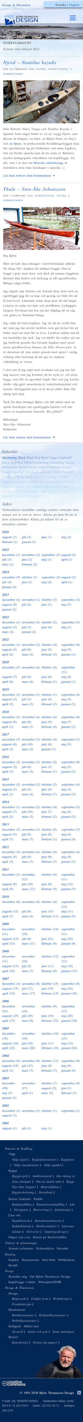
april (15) (8, 1020)
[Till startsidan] (25, 20)
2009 (5, 924)
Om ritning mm (66, 1176)
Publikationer (67, 1259)
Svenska (60, 5)
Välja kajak (19, 1159)
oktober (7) (49, 1083)
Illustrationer (17, 1309)
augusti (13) (10, 911)
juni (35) (47, 988)
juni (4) (47, 627)
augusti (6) (9, 604)
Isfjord (28, 462)
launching (57, 462)
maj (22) (67, 939)
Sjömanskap (62, 1209)
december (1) (11, 555)
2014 (5, 802)
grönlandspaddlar (34, 496)
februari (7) (49, 1070)
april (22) (8, 1048)
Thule (60, 196)
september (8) (70, 983)
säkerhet (45, 472)
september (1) (70, 1110)
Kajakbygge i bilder (22, 1282)
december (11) (8, 931)
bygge (54, 457)
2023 (5, 594)
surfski (32, 481)
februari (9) (49, 889)
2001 (5, 1123)
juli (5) (26, 966)
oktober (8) (49, 829)
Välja (12, 1154)
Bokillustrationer (23, 1315)
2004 (5, 1055)
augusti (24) (10, 1043)
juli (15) (27, 1065)
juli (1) (26, 627)
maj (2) (66, 537)
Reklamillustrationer (52, 1315)
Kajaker (14, 1259)
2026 (5, 532)
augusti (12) (10, 939)
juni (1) (47, 537)
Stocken (33, 491)
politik (64, 486)
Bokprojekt (19, 1298)
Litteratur (68, 1226)
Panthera (54, 467)
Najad (15, 472)
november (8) (31, 1061)
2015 (5, 779)
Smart (6, 472)
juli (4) (6, 582)
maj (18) (67, 966)
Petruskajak (9, 467)
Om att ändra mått (49, 1181)
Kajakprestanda (71, 1159)
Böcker (13, 1337)
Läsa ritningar (21, 1181)
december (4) (11, 983)
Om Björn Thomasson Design (50, 1276)
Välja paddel (52, 1165)
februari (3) (49, 704)
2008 (5, 951)
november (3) (31, 739)
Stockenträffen (11, 491)
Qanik (52, 491)
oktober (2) (49, 622)
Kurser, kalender (20, 1199)
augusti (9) (9, 856)
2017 (5, 734)
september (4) (70, 694)
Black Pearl (26, 457)
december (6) (11, 902)
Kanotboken (20, 1342)
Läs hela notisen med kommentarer (27, 175)
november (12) (28, 876)
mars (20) (28, 1048)
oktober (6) (49, 874)
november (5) (11, 577)
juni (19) (47, 1015)
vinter (18, 496)
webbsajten (45, 481)
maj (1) (47, 559)
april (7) (7, 839)
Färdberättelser (46, 1226)
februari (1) (9, 542)
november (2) (31, 555)
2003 (5, 1078)
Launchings (42, 462)
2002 (5, 1105)
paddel (54, 486)
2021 (5, 639)
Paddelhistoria (21, 1226)
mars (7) (27, 839)
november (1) (31, 599)
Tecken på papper (45, 1342)
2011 (5, 869)
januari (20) (69, 1020)
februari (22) (50, 1020)
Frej (37, 457)
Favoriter (62, 1248)
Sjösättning (58, 69)
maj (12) (67, 884)
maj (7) (66, 722)
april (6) (7, 681)
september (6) (70, 644)
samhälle (8, 481)
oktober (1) (29, 577)
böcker (43, 467)
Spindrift (21, 481)
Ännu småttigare (63, 1331)
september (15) (68, 1035)
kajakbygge (49, 476)
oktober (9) (49, 1006)
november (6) (31, 902)
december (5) (11, 739)
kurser (33, 467)
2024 (5, 572)
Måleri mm (31, 1326)
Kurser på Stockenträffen (50, 1237)
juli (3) (26, 537)
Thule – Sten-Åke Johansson (34, 188)
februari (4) (49, 726)
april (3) (7, 726)
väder (43, 491)
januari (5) (68, 889)
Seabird (62, 491)
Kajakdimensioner (44, 1159)
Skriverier (32, 1231)
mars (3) (27, 704)
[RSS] (79, 1393)
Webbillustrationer (24, 1320)
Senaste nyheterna (21, 1248)
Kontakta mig (18, 1276)
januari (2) (9, 609)
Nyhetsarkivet (45, 1248)
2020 (5, 662)
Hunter (23, 467)
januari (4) (9, 587)
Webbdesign (61, 1298)
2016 (5, 757)
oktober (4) (49, 644)
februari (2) (29, 564)
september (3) (51, 555)
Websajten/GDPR (49, 1282)
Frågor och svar (19, 1237)
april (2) (7, 654)
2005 (5, 1028)
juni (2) (27, 559)
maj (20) (67, 1015)
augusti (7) (9, 677)
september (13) (68, 958)
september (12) (68, 904)
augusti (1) (9, 1128)
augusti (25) (10, 1015)
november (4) (31, 667)
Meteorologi (41, 1209)
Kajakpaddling (22, 1204)
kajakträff (65, 457)
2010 (5, 896)
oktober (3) (49, 599)
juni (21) (47, 939)
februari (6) (49, 971)
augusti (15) (10, 966)
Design (13, 1293)
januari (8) (68, 943)
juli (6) (26, 649)
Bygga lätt (73, 1181)
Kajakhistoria (21, 1220)
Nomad (64, 476)
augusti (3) (9, 537)
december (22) (8, 1008)
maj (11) (67, 911)
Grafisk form (39, 1298)
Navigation (21, 1209)
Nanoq (69, 462)
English (74, 5)
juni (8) (47, 834)
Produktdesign (21, 1304)
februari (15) (50, 993)
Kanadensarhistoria (48, 1220)
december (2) (11, 599)
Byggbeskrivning (23, 1192)
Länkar (16, 1231)
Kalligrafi (15, 1326)
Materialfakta (50, 1187)
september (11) (68, 669)
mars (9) (27, 1020)
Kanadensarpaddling (50, 1204)
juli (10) (27, 744)
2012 (5, 847)
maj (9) (66, 856)
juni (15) (47, 911)
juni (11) (47, 966)
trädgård (7, 496)
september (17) (68, 1008)
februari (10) (50, 1048)
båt (25, 491)
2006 (5, 1001)
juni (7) (47, 811)
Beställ (13, 1265)
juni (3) (47, 767)
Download (46, 1192)
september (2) (51, 577)
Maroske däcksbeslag (48, 162)
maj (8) (66, 677)
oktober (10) (50, 1033)
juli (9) (26, 722)
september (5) (70, 829)
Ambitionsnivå (42, 1176)
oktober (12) (50, 956)
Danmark (67, 472)
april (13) (8, 943)
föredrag (18, 476)
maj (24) (67, 988)
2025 (5, 549)
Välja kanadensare (26, 1165)
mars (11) (28, 889)
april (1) (66, 559)
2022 (5, 617)
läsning (66, 467)
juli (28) (27, 1015)
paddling (17, 462)
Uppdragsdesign (55, 1231)
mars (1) (8, 564)
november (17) (28, 1085)
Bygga (13, 1170)
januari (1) (29, 542)
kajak (37, 476)
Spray (29, 476)
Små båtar (49, 1259)
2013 (5, 824)
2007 (5, 978)
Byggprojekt (20, 1176)
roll (22, 472)
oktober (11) (50, 1061)
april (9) (7, 889)
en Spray (15, 143)
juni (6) (47, 677)
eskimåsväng (40, 486)
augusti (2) (68, 555)
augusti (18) (10, 1065)
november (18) (28, 1008)
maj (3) (66, 789)
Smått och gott (37, 1331)
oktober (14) (50, 929)
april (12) (8, 993)
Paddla (38, 1199)
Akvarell (17, 1331)
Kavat (6, 462)
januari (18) (69, 993)
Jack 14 (7, 486)
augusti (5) (9, 649)
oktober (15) (50, 983)
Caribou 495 (22, 486)
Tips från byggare (24, 1187)
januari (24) (69, 1048)
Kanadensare (30, 1259)
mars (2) (8, 631)
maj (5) (66, 604)
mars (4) (27, 681)
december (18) (8, 1035)
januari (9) (68, 916)
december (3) (11, 667)
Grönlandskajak (64, 481)
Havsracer (32, 472)
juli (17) (27, 988)
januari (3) (68, 704)
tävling (6, 476)
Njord (41, 69)
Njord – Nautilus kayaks (29, 62)
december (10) (8, 1085)
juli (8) (26, 677)
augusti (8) (9, 884)
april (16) (8, 971)
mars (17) (28, 993)
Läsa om (14, 1215)
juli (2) (26, 604)
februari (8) (49, 943)
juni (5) (47, 649)
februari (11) (50, 916)
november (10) (28, 931)
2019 (5, 689)
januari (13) (69, 971)
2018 (5, 712)
